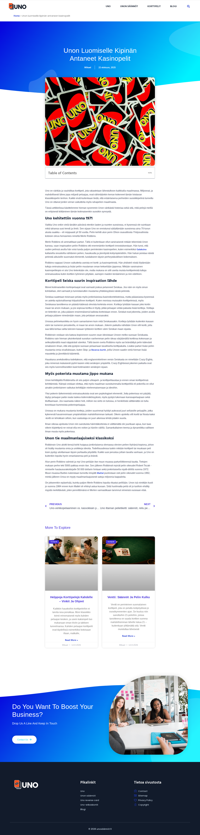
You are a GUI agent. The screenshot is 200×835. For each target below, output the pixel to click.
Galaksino (142, 249)
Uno (108, 6)
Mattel (100, 473)
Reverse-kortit (98, 350)
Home (17, 15)
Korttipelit (154, 6)
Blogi (173, 6)
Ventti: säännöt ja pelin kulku (128, 597)
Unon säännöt (129, 6)
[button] (109, 6)
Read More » (71, 640)
